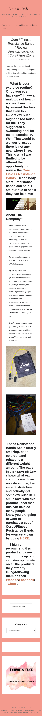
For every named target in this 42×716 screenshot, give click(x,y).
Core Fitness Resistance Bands (20, 174)
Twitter (11, 584)
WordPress (27, 712)
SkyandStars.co (25, 707)
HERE (24, 538)
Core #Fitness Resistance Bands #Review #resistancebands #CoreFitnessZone (21, 47)
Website (12, 580)
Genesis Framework (14, 712)
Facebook (26, 580)
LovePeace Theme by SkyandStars (28, 710)
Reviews (14, 59)
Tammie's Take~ (21, 8)
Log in (35, 712)
